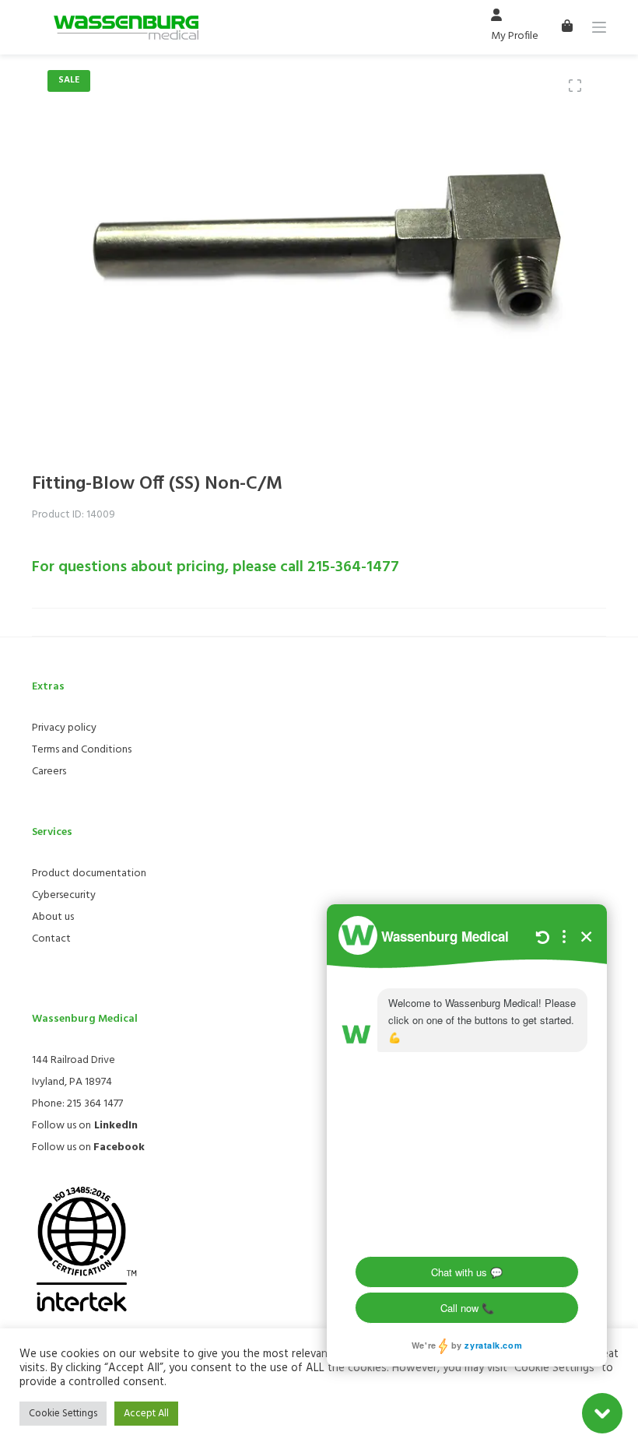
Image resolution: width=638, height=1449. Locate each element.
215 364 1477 (95, 1104)
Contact (51, 939)
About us (53, 917)
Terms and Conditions (81, 750)
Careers (49, 772)
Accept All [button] (146, 1413)
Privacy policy (64, 728)
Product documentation (89, 873)
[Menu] (599, 27)
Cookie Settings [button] (63, 1413)
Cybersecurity (64, 895)
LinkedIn (116, 1126)
